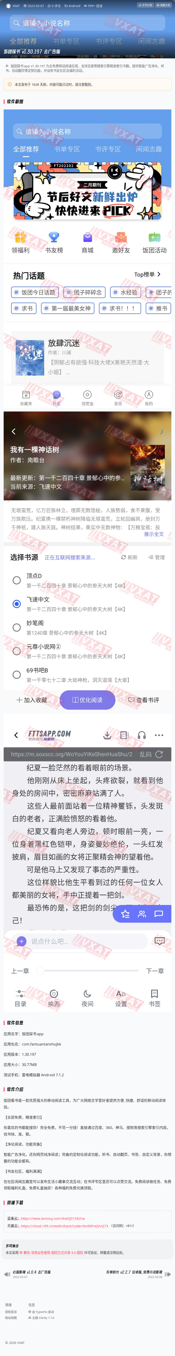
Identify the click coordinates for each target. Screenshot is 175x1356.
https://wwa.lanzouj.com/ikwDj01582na (53, 1218)
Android (74, 6)
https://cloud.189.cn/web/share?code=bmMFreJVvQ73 (64, 1225)
